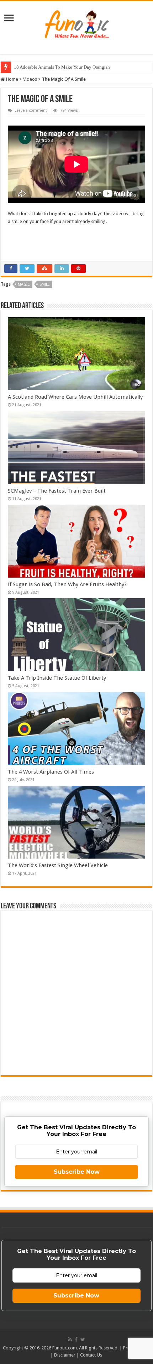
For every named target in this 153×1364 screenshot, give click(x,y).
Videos (30, 79)
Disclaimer (64, 1355)
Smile (44, 284)
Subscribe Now (77, 1171)
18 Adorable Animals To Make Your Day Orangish (62, 67)
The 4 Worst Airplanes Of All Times (51, 772)
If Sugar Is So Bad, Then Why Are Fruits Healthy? (67, 584)
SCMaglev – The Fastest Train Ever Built (57, 491)
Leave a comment (31, 110)
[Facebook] (76, 1339)
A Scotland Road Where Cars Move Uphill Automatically (75, 397)
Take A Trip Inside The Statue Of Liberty (57, 678)
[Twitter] (83, 1339)
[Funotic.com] (76, 22)
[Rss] (70, 1339)
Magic (24, 284)
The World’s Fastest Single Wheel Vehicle (58, 865)
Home (11, 79)
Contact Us (91, 1355)
